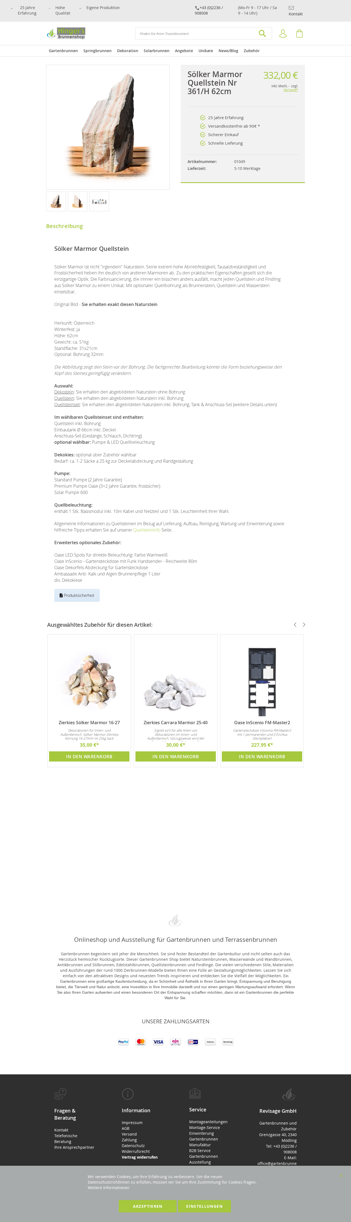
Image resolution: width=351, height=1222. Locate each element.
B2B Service (200, 1150)
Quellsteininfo (146, 530)
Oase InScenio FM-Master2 (262, 722)
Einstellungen (204, 1206)
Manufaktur (200, 1144)
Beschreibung (64, 226)
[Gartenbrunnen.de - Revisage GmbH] (65, 33)
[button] (57, 201)
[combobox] (203, 33)
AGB (125, 1128)
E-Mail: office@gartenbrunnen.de (277, 1163)
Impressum (132, 1122)
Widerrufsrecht (136, 1151)
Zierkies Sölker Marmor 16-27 (89, 722)
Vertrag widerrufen (140, 1157)
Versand (129, 1134)
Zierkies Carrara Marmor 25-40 (176, 722)
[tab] (74, 1119)
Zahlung (129, 1139)
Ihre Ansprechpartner (74, 1147)
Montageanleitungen (208, 1121)
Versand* (291, 90)
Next (301, 624)
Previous (293, 624)
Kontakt (296, 13)
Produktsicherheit (78, 595)
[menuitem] (63, 50)
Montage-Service (204, 1127)
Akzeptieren (148, 1206)
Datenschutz (133, 1145)
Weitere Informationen (108, 1187)
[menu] (175, 50)
